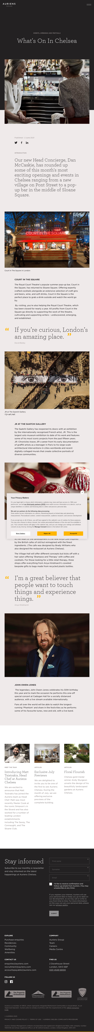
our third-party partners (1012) (34, 504)
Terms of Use (35, 1019)
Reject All (47, 533)
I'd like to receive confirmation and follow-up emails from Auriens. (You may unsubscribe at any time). (71, 886)
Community (11, 946)
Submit (54, 913)
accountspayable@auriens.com (20, 970)
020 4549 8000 (57, 970)
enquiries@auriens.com (16, 964)
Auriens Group (56, 940)
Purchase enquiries (14, 940)
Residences (10, 943)
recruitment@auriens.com (18, 967)
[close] (82, 492)
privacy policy (62, 905)
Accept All (73, 533)
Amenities (10, 952)
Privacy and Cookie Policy (16, 1019)
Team (52, 943)
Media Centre (56, 949)
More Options (20, 533)
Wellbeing (10, 949)
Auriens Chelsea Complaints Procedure (60, 1019)
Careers (53, 946)
